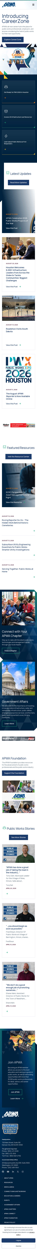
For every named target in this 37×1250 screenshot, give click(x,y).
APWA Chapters (10, 1209)
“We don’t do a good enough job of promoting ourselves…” (17, 987)
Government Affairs (12, 1205)
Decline (18, 1246)
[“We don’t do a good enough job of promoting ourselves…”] (7, 1011)
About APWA (8, 1178)
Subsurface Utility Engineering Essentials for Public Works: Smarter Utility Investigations (16, 547)
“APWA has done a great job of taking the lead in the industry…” (17, 870)
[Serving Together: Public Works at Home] (18, 577)
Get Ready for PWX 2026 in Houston (16, 92)
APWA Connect (9, 1213)
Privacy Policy (9, 1222)
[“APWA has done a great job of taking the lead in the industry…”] (7, 893)
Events (6, 1200)
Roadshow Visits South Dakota (17, 330)
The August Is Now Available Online (18, 396)
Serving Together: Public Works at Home (17, 570)
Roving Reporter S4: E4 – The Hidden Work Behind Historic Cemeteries (15, 523)
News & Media (9, 1187)
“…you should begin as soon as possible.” (16, 927)
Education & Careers (12, 1196)
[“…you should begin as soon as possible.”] (7, 952)
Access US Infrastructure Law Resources (18, 117)
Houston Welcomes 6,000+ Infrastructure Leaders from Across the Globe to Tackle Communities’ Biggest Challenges (17, 274)
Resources (8, 1182)
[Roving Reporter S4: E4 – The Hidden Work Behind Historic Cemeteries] (18, 530)
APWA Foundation (10, 1218)
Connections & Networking (15, 1191)
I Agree (18, 1240)
